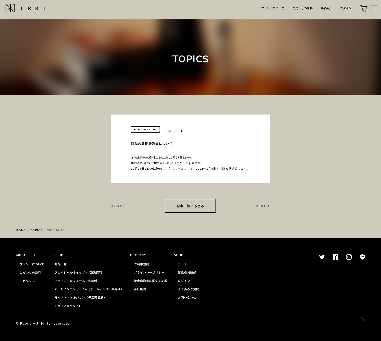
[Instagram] (349, 259)
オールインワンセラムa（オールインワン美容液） (89, 289)
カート (182, 264)
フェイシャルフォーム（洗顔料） (77, 281)
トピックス (27, 281)
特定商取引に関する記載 (150, 281)
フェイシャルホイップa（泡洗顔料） (80, 272)
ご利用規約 (141, 264)
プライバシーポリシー (149, 272)
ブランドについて (272, 8)
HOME (21, 230)
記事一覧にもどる (191, 206)
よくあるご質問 (188, 289)
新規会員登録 (187, 272)
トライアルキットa (68, 306)
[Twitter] (322, 259)
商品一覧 (61, 264)
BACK (119, 206)
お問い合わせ (187, 297)
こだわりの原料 (302, 8)
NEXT (261, 206)
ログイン (346, 8)
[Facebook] (335, 259)
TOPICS (36, 230)
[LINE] (362, 259)
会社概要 (140, 289)
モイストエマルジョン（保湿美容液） (81, 297)
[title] (364, 8)
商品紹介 (326, 8)
